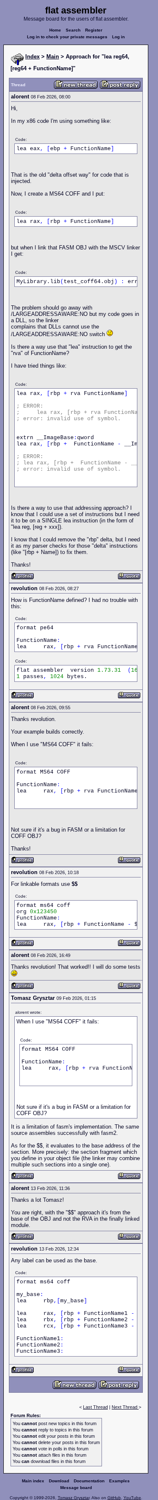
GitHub (114, 1497)
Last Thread (95, 1407)
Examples (119, 1481)
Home (55, 30)
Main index (33, 1481)
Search (73, 30)
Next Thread (125, 1407)
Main (52, 56)
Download (59, 1481)
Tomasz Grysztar (73, 1497)
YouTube (132, 1497)
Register (93, 30)
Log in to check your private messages (67, 36)
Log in (118, 36)
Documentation (89, 1481)
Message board (76, 1487)
